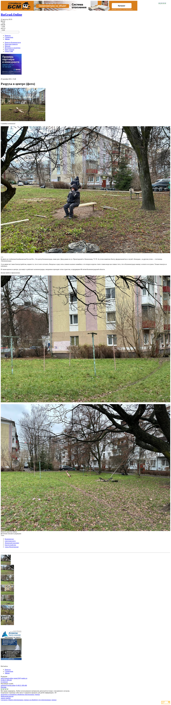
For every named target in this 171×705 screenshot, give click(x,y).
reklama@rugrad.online (8, 685)
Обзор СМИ (9, 51)
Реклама (3, 687)
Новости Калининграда (13, 42)
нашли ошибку (6, 698)
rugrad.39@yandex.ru (20, 678)
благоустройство (10, 545)
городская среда (10, 541)
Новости (8, 35)
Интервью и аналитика (12, 48)
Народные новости (11, 44)
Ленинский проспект (12, 543)
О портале (4, 682)
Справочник (9, 37)
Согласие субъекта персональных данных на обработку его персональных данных (29, 700)
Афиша (7, 39)
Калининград (9, 539)
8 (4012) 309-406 (21, 685)
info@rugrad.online (7, 678)
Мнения (7, 46)
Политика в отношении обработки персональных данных (20, 694)
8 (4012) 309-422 (6, 680)
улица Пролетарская (11, 547)
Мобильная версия (7, 696)
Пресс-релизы (9, 49)
